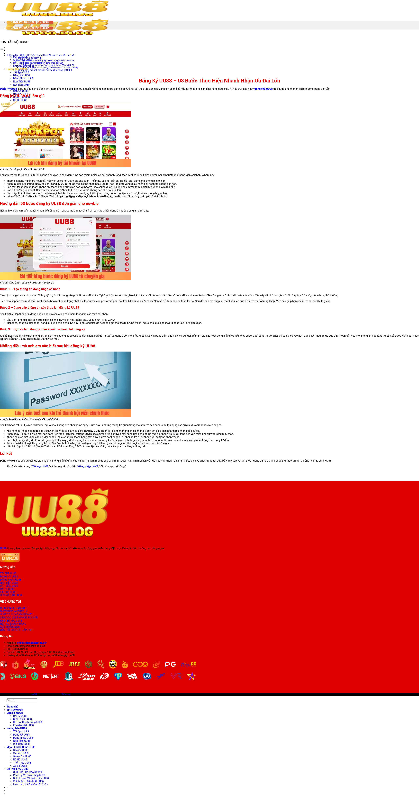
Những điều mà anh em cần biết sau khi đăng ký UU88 (45, 70)
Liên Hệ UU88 (15, 712)
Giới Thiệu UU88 (22, 719)
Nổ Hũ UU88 (20, 100)
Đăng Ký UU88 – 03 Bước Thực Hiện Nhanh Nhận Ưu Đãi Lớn (42, 55)
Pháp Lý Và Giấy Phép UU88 (29, 775)
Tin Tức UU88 (15, 50)
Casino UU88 (20, 753)
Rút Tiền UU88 (21, 84)
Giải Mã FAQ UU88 (17, 768)
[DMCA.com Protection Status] (10, 560)
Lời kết (21, 72)
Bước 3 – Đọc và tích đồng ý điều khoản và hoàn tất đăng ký (51, 67)
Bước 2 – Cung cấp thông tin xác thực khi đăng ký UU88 (49, 65)
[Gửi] (8, 704)
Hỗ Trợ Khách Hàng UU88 (28, 722)
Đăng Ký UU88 (21, 75)
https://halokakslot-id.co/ (32, 642)
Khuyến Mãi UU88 (23, 66)
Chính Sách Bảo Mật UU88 (28, 781)
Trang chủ (12, 47)
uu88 (34, 694)
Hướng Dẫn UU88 (17, 69)
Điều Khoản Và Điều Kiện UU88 (31, 778)
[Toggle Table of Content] (2, 49)
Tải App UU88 (21, 731)
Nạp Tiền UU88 (21, 81)
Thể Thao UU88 (22, 762)
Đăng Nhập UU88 (23, 78)
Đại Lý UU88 (20, 715)
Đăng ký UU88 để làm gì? (30, 58)
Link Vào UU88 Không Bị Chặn (30, 784)
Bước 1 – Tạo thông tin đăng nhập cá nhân (44, 63)
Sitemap (66, 694)
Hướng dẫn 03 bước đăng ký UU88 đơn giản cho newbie (46, 60)
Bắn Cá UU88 (20, 90)
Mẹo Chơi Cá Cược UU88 (21, 747)
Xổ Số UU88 (20, 765)
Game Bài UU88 (22, 756)
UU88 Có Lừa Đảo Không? (28, 772)
